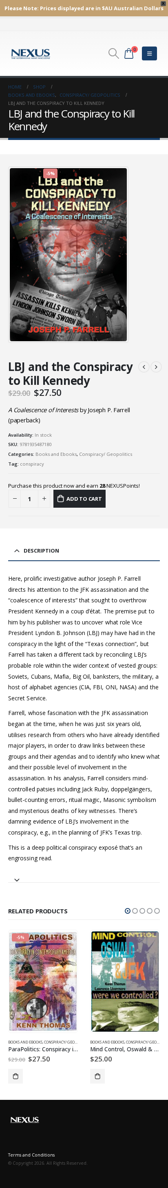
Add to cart (84, 498)
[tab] (84, 876)
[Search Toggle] (113, 53)
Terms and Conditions (31, 1155)
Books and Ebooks (56, 454)
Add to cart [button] (15, 1076)
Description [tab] (41, 550)
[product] (124, 981)
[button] (127, 911)
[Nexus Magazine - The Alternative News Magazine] (30, 53)
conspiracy (32, 464)
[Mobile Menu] (149, 53)
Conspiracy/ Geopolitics (105, 454)
